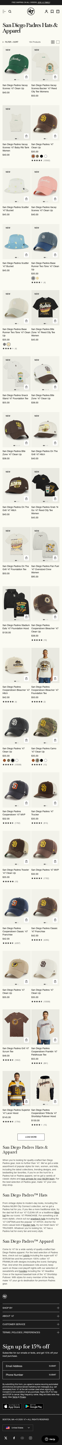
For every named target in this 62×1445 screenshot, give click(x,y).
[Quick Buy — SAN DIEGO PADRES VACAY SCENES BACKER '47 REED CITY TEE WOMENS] (55, 76)
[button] (37, 160)
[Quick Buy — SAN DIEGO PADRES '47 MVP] (55, 861)
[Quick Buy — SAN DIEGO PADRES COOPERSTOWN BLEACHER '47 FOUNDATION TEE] (55, 678)
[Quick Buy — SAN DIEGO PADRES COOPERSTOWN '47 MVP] (26, 803)
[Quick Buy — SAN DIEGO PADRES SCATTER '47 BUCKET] (26, 198)
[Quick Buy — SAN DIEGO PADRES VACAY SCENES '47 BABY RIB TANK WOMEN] (26, 136)
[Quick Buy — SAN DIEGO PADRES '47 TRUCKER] (55, 803)
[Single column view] (57, 42)
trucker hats (29, 1224)
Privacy (23, 1397)
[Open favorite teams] (52, 11)
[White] (45, 156)
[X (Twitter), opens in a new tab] (6, 1438)
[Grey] (33, 278)
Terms (14, 1397)
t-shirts (26, 1255)
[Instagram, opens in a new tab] (30, 1438)
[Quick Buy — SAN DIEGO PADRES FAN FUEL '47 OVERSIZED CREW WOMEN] (55, 557)
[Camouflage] (37, 156)
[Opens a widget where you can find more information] (50, 1439)
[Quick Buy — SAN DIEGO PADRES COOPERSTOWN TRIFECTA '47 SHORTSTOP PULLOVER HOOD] (55, 1101)
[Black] (41, 156)
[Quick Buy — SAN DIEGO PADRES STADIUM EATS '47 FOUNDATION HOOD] (26, 616)
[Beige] (37, 278)
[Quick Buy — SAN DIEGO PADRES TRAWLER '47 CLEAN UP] (26, 861)
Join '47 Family (44, 2)
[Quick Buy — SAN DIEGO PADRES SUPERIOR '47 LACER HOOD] (26, 1101)
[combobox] (18, 1428)
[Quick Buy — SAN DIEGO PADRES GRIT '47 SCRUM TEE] (26, 1040)
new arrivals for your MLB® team (38, 1178)
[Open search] (9, 11)
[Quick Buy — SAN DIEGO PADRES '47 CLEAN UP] (55, 136)
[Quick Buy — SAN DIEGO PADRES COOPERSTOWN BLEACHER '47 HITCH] (26, 678)
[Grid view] (52, 42)
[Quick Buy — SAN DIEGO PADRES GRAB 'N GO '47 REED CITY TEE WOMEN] (55, 498)
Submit (52, 1366)
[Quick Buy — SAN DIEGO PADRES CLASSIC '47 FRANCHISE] (55, 920)
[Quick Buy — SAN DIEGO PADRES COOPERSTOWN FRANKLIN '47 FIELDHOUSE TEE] (55, 1040)
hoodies (23, 1271)
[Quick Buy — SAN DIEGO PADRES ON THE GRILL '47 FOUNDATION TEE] (26, 557)
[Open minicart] (57, 11)
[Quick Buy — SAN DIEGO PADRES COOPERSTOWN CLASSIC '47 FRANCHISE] (26, 920)
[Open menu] (4, 11)
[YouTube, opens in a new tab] (22, 1438)
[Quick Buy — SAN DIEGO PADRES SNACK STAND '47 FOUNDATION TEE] (26, 387)
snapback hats (38, 1218)
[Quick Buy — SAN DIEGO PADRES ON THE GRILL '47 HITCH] (55, 442)
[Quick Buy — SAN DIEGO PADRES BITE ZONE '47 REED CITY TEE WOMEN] (55, 320)
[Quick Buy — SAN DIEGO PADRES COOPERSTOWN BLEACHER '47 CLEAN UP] (55, 616)
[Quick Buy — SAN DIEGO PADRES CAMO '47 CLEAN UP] (55, 740)
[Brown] (33, 156)
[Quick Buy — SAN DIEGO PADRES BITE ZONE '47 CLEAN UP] (55, 387)
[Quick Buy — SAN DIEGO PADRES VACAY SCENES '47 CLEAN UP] (26, 76)
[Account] (46, 11)
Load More (31, 1137)
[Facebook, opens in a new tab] (14, 1438)
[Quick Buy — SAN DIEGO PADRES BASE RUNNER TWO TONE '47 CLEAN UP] (55, 254)
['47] (31, 11)
